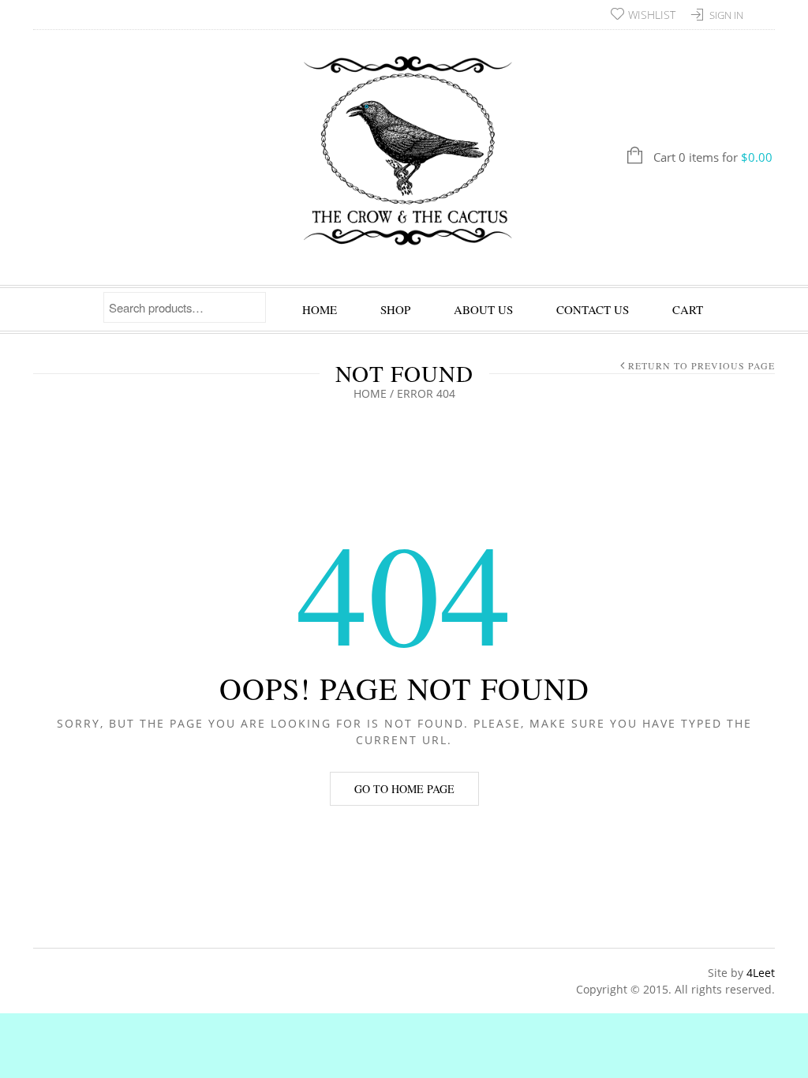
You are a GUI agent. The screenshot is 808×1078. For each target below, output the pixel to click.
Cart (687, 309)
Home (319, 309)
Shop (395, 309)
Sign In (726, 15)
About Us (483, 309)
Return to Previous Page (701, 365)
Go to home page (404, 788)
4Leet (760, 972)
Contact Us (592, 309)
